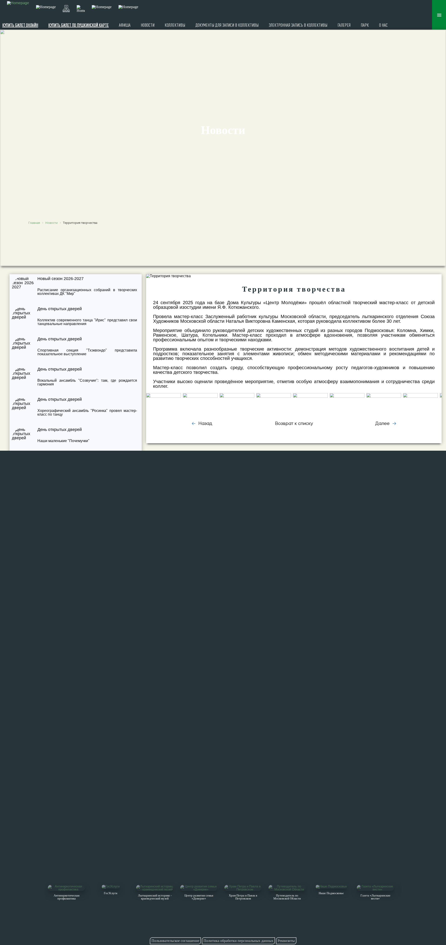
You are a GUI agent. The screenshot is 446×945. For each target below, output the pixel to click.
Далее (383, 423)
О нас (383, 25)
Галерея (344, 25)
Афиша (125, 25)
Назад (204, 423)
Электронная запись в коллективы (298, 25)
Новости (147, 25)
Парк (365, 25)
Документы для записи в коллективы (227, 25)
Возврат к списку (294, 423)
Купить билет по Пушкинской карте (78, 25)
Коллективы (175, 25)
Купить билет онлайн (20, 25)
